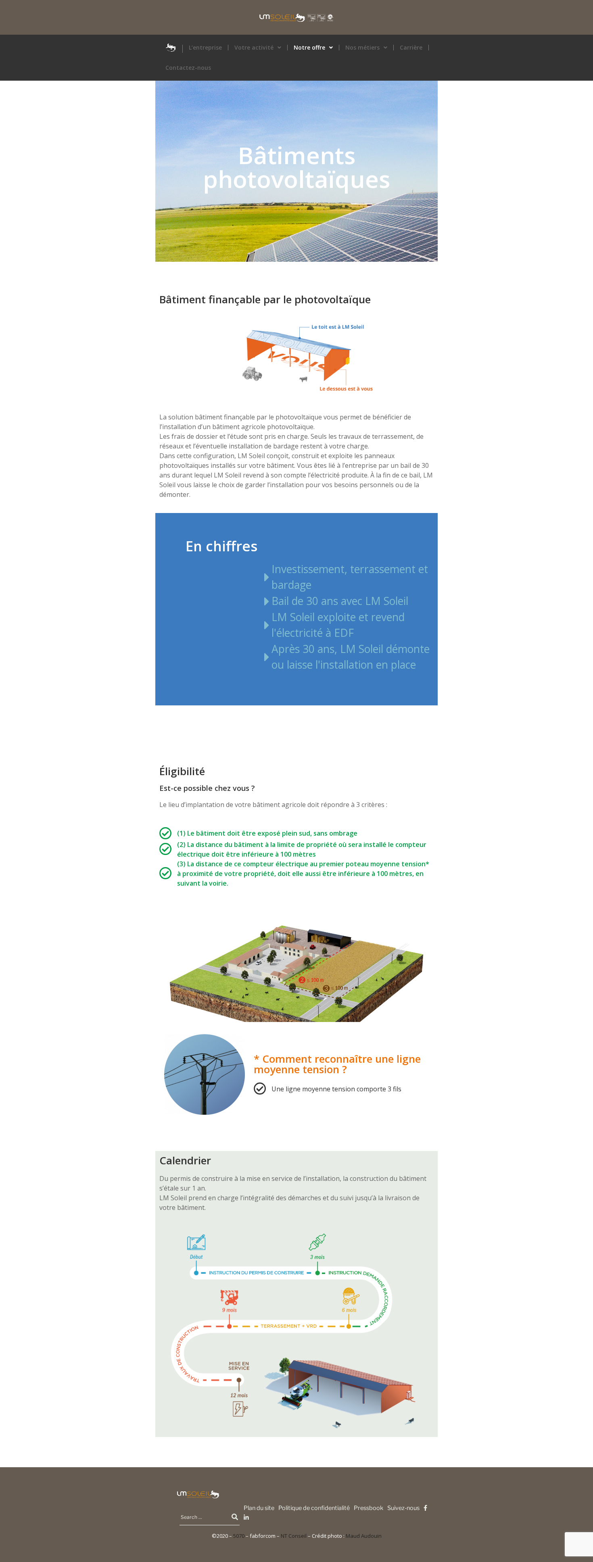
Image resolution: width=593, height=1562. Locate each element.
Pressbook (368, 1508)
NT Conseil (294, 1535)
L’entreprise (205, 47)
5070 (238, 1535)
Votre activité (254, 47)
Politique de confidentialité (314, 1508)
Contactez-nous (188, 68)
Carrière (411, 47)
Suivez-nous (403, 1508)
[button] (258, 47)
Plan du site (259, 1508)
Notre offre (309, 47)
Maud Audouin (364, 1535)
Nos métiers (362, 47)
